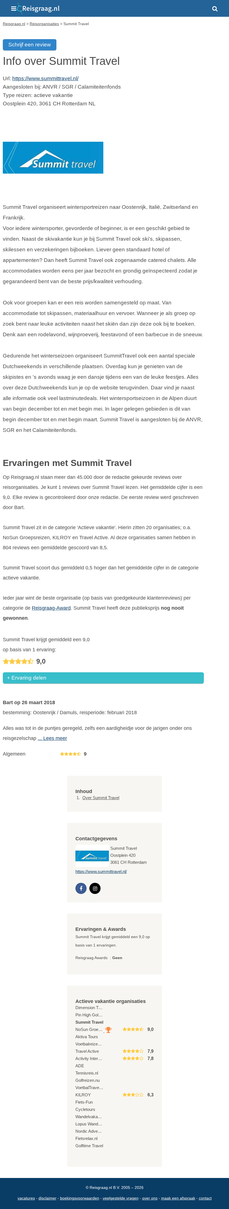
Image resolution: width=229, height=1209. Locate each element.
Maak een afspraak (178, 1198)
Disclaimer (47, 1198)
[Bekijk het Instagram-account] (95, 888)
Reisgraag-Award (51, 608)
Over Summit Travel (100, 797)
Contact (205, 1198)
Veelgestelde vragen (121, 1198)
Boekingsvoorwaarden (79, 1198)
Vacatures (26, 1198)
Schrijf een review (29, 45)
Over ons (150, 1198)
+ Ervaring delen (26, 678)
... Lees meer (52, 738)
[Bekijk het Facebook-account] (81, 888)
